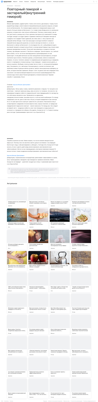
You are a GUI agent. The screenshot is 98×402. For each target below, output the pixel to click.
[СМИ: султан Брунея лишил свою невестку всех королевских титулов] (17, 282)
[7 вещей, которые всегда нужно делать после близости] (81, 282)
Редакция (45, 401)
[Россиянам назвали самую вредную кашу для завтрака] (38, 325)
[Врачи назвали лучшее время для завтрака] (17, 389)
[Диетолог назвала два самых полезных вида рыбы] (81, 218)
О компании (6, 401)
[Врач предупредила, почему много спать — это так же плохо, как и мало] (38, 389)
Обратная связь (66, 401)
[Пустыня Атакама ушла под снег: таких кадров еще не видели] (81, 303)
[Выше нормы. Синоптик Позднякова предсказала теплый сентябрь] (17, 325)
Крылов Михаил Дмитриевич (21, 84)
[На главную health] (7, 1)
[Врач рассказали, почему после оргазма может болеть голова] (38, 303)
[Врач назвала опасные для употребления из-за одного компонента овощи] (17, 346)
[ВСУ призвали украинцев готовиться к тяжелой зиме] (60, 218)
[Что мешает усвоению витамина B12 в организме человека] (17, 367)
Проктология (17, 5)
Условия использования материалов (55, 401)
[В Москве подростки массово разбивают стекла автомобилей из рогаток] (17, 218)
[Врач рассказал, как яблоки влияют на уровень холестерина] (38, 197)
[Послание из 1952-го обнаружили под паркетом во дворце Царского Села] (81, 261)
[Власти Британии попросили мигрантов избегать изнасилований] (60, 325)
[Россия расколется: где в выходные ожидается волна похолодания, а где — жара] (60, 389)
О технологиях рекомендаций (76, 401)
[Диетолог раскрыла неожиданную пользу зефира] (60, 240)
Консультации (10, 5)
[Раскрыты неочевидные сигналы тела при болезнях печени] (81, 197)
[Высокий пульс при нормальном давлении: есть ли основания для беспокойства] (17, 261)
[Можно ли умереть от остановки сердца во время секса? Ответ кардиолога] (60, 197)
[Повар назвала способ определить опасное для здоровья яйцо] (38, 218)
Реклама (11, 401)
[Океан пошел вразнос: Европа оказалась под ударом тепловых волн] (60, 346)
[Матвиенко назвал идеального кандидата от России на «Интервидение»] (17, 303)
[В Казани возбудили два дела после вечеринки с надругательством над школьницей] (17, 240)
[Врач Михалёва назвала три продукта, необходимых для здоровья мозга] (60, 303)
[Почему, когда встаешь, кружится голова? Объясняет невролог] (81, 240)
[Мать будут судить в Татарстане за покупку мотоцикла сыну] (60, 282)
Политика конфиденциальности (89, 401)
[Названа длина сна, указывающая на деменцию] (17, 197)
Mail (2, 401)
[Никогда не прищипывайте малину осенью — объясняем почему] (38, 282)
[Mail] (2, 1)
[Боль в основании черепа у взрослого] (60, 367)
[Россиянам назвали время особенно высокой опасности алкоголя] (81, 389)
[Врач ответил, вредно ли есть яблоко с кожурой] (38, 261)
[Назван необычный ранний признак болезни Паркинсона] (81, 367)
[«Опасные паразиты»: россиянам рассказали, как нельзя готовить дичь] (38, 346)
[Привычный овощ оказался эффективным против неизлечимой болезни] (38, 367)
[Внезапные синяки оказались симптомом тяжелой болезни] (81, 325)
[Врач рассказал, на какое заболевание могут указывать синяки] (81, 346)
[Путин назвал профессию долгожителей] (38, 240)
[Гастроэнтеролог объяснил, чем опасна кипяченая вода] (60, 261)
